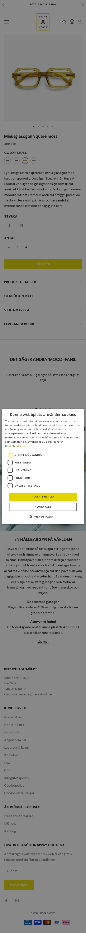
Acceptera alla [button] (43, 496)
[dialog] (43, 466)
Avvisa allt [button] (43, 507)
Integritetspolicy (15, 445)
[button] (43, 516)
